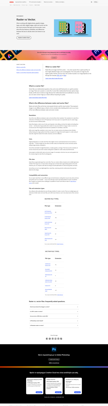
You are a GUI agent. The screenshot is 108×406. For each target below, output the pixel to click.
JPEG (58, 75)
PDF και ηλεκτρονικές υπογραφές (35, 2)
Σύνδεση (95, 2)
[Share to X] (50, 339)
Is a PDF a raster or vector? (36, 311)
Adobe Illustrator (60, 294)
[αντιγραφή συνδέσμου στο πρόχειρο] (61, 339)
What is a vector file (20, 67)
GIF (61, 75)
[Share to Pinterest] (55, 339)
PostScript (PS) (47, 285)
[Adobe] (11, 2)
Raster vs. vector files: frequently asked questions (27, 72)
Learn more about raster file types (54, 78)
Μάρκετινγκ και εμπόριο (48, 2)
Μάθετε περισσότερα (54, 363)
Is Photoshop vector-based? (36, 320)
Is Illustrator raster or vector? (37, 325)
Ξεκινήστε (54, 57)
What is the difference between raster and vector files (28, 70)
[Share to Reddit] (58, 339)
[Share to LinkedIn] (53, 339)
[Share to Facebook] (47, 339)
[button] (91, 2)
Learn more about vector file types (38, 97)
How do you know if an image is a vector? (40, 307)
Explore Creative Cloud (24, 37)
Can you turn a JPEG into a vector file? (39, 316)
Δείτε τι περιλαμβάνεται (50, 387)
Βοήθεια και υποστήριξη (60, 2)
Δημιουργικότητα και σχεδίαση (20, 2)
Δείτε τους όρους (68, 387)
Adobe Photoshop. (60, 244)
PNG (65, 75)
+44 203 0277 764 (60, 397)
